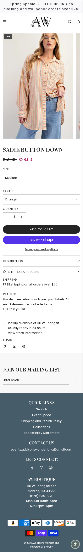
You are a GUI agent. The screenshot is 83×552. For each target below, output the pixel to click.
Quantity (10, 209)
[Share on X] (14, 347)
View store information (25, 333)
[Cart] (78, 21)
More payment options (41, 249)
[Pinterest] (51, 467)
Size (6, 169)
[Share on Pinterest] (23, 347)
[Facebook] (32, 467)
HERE (22, 309)
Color (8, 191)
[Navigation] (4, 21)
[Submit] (76, 380)
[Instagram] (41, 467)
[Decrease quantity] (7, 217)
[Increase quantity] (21, 217)
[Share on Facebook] (5, 347)
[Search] (69, 21)
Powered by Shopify (41, 546)
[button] (75, 544)
